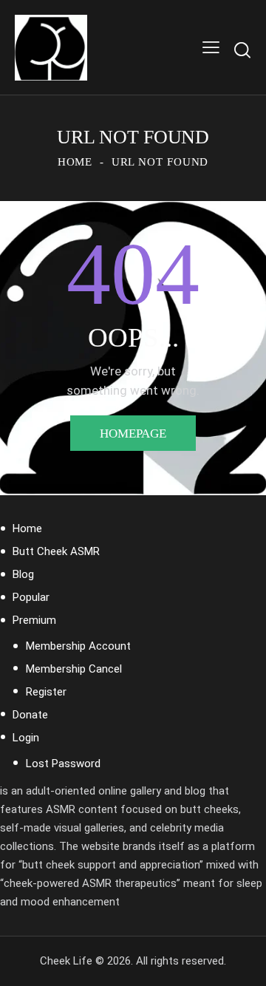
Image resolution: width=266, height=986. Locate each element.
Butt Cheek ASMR (56, 551)
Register (46, 691)
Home (75, 162)
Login (26, 737)
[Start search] (242, 50)
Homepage (133, 433)
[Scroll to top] (242, 962)
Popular (31, 597)
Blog (23, 574)
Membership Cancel (74, 669)
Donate (30, 714)
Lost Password (63, 763)
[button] (210, 47)
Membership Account (78, 646)
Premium (34, 620)
